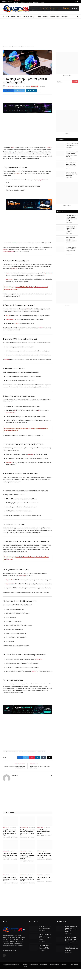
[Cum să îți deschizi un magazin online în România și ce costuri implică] (60, 153)
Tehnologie (64, 16)
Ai (6, 243)
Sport (57, 16)
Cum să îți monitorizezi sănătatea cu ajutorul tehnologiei (44, 855)
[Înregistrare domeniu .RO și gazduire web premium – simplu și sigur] (10, 821)
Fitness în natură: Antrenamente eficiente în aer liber (71, 239)
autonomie (16, 243)
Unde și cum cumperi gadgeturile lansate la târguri (27, 879)
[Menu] (3, 16)
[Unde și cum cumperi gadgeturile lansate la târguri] (27, 868)
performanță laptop (31, 751)
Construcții (26, 16)
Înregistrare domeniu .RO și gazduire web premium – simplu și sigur (9, 832)
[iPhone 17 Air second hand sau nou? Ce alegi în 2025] (10, 868)
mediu (12, 584)
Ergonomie (9, 462)
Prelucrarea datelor (54, 964)
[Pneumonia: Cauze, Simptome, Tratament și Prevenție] (60, 174)
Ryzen (10, 279)
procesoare (14, 268)
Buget (7, 584)
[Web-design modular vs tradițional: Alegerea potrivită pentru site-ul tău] (27, 821)
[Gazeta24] (17, 9)
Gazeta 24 (10, 86)
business (17, 173)
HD (15, 410)
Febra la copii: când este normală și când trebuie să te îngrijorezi (71, 229)
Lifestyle (39, 16)
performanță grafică (8, 251)
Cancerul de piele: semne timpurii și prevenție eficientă (71, 164)
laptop (12, 147)
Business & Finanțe (15, 16)
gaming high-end (10, 412)
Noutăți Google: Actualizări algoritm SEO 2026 (43, 831)
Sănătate (52, 16)
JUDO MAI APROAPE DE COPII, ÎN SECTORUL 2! (72, 144)
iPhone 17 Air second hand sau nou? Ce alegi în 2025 (10, 879)
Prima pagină (5, 46)
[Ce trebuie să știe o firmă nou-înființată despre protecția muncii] (60, 249)
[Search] (78, 16)
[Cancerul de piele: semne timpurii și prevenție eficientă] (60, 164)
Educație (32, 16)
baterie (41, 327)
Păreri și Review (24, 827)
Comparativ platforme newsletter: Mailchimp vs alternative (10, 855)
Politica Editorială (74, 964)
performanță (48, 273)
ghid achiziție (12, 751)
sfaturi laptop (41, 751)
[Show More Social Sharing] (38, 90)
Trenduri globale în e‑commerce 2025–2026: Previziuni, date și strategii (27, 856)
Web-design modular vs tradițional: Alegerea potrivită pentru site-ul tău (27, 832)
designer (5, 249)
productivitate (38, 659)
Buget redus (9, 580)
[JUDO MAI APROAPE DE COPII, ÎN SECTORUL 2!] (60, 145)
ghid (39, 154)
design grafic (39, 180)
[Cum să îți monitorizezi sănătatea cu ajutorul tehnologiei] (44, 844)
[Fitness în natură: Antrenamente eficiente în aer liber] (60, 239)
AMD (7, 279)
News (10, 46)
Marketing (45, 16)
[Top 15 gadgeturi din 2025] (44, 868)
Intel (7, 273)
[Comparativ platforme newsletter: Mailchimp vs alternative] (10, 844)
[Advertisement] (40, 32)
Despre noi (25, 964)
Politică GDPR (64, 964)
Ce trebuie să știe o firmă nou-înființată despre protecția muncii (71, 249)
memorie (6, 359)
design (49, 147)
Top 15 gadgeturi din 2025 (43, 878)
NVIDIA (8, 315)
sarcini (17, 323)
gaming (12, 152)
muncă (23, 751)
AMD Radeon (9, 319)
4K (38, 410)
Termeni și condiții (44, 964)
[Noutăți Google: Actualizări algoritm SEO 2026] (44, 821)
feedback (30, 454)
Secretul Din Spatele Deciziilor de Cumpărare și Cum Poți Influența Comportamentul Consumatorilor (30, 2)
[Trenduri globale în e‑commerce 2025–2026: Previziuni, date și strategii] (27, 844)
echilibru (34, 671)
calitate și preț (22, 575)
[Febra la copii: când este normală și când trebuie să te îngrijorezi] (60, 228)
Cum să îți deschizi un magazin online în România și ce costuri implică (72, 154)
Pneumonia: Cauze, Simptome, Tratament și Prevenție (71, 174)
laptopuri (25, 580)
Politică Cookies (34, 964)
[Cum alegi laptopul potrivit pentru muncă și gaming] (27, 62)
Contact (26, 966)
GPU (27, 309)
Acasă (7, 16)
